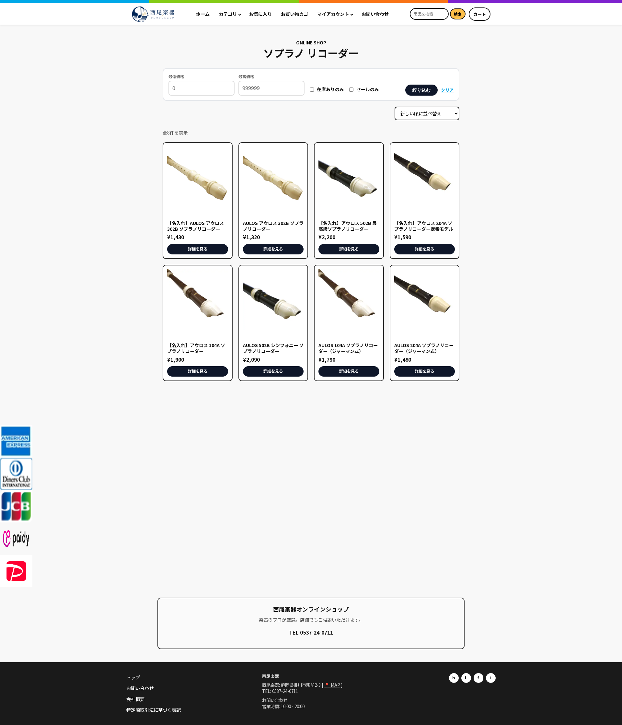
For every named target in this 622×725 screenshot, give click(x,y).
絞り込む (421, 90)
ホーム (203, 13)
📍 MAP (332, 685)
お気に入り (260, 13)
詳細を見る (197, 249)
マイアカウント (333, 13)
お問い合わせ (375, 13)
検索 (458, 14)
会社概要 (135, 699)
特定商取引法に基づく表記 (153, 709)
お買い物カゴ (294, 13)
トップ (133, 677)
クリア (447, 90)
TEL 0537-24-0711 (311, 632)
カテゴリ (228, 13)
